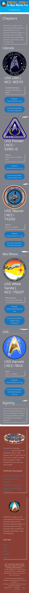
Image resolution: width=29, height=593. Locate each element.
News (5, 548)
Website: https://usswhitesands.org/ (14, 308)
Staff (5, 551)
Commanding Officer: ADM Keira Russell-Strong (14, 392)
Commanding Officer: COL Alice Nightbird (14, 109)
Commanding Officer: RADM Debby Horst (14, 176)
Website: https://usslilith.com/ (14, 100)
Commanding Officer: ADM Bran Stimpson (14, 244)
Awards (6, 557)
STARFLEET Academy (11, 479)
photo (21, 587)
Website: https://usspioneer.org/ (14, 167)
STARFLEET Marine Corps (12, 485)
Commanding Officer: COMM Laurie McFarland (14, 320)
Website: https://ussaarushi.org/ (14, 381)
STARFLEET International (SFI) (14, 476)
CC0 (13, 587)
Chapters (6, 554)
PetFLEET (6, 482)
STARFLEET (7, 450)
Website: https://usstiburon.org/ (14, 235)
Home (5, 544)
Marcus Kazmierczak (9, 589)
